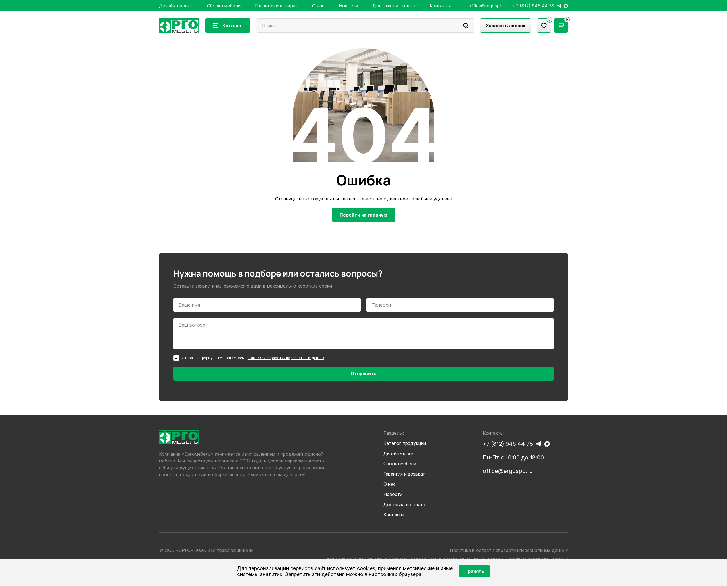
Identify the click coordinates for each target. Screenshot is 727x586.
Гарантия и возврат (276, 6)
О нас (318, 6)
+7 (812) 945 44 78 (533, 6)
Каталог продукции (404, 443)
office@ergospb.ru (487, 6)
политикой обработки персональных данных (286, 358)
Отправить (363, 373)
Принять (474, 571)
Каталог (232, 25)
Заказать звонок (505, 25)
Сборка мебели (224, 6)
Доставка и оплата (394, 6)
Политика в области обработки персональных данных (509, 550)
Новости (348, 6)
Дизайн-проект (176, 6)
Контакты (440, 6)
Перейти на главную (363, 215)
